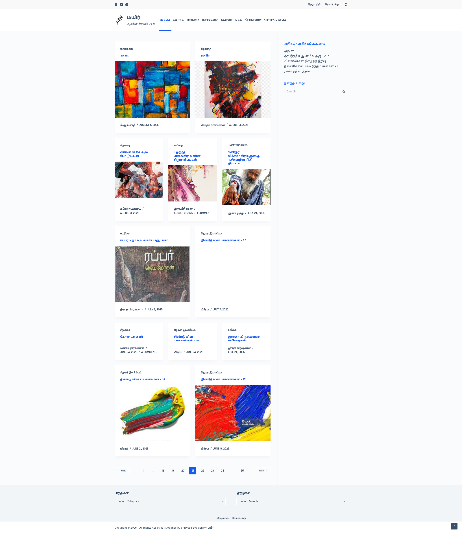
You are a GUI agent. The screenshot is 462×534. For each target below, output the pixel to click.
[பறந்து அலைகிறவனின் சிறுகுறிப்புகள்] (192, 183)
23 (212, 471)
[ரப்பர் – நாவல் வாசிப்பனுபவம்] (152, 274)
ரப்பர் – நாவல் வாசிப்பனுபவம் (144, 240)
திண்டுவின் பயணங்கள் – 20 (223, 240)
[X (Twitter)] (121, 4)
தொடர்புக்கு (332, 4)
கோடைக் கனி (131, 337)
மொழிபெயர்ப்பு (275, 20)
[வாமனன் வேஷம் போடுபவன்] (139, 180)
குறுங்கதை (210, 20)
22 (202, 471)
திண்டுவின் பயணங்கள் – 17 (223, 379)
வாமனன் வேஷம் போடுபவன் (134, 154)
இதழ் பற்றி (314, 4)
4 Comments (149, 352)
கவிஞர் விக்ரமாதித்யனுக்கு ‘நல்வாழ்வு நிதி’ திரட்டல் (244, 157)
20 (182, 471)
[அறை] (152, 89)
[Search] (346, 4)
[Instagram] (126, 4)
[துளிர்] (233, 89)
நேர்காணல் (253, 20)
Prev (123, 471)
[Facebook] (116, 4)
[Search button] (343, 91)
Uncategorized (237, 145)
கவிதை (178, 20)
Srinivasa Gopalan (191, 527)
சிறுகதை (192, 20)
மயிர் (133, 17)
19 (173, 471)
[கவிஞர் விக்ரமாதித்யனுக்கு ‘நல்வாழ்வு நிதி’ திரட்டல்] (246, 187)
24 (222, 471)
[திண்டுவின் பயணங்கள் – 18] (152, 413)
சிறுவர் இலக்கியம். (212, 233)
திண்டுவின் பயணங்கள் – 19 (186, 339)
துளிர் (205, 56)
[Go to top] (454, 526)
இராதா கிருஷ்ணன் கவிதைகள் (244, 339)
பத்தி (238, 20)
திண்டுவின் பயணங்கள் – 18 (142, 379)
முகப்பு (165, 20)
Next (261, 471)
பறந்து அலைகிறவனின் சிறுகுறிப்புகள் (187, 156)
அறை (124, 56)
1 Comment (203, 213)
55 (242, 471)
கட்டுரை (227, 20)
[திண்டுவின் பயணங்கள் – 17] (233, 413)
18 (163, 471)
